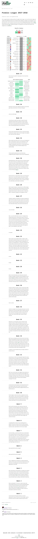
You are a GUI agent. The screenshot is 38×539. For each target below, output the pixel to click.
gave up (17, 169)
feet (13, 277)
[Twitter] (29, 3)
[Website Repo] (27, 3)
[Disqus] (19, 517)
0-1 (16, 474)
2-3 (17, 484)
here (9, 24)
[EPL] (24, 5)
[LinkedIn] (32, 3)
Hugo (17, 537)
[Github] (31, 3)
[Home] (25, 3)
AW (4, 3)
